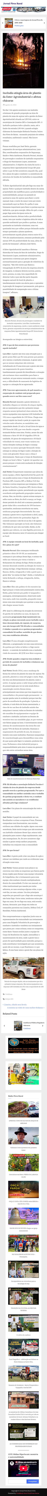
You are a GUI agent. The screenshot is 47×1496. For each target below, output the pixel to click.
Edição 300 (9, 999)
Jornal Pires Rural (34, 3)
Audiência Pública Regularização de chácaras (29, 1024)
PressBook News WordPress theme (27, 1493)
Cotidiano (8, 994)
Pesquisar (32, 1481)
